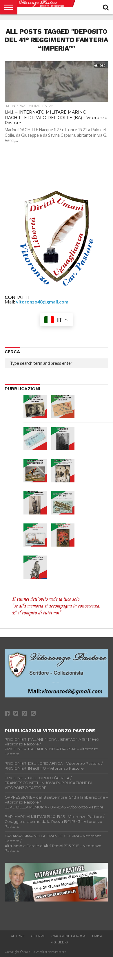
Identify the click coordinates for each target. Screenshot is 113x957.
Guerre (38, 936)
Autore (18, 936)
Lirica (97, 936)
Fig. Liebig (59, 942)
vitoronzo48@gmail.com (42, 301)
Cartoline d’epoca (68, 936)
